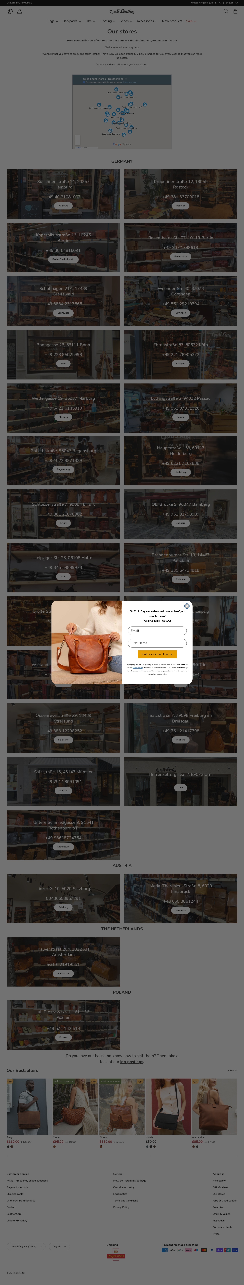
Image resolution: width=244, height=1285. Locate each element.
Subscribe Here (157, 654)
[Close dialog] (186, 606)
